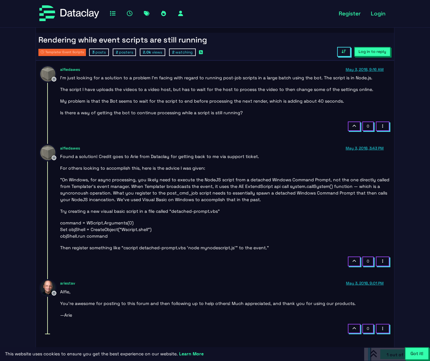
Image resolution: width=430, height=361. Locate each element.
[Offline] (50, 73)
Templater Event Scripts (64, 52)
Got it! (416, 353)
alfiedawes (70, 69)
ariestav (67, 283)
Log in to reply (372, 51)
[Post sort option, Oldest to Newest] (344, 51)
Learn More (191, 354)
